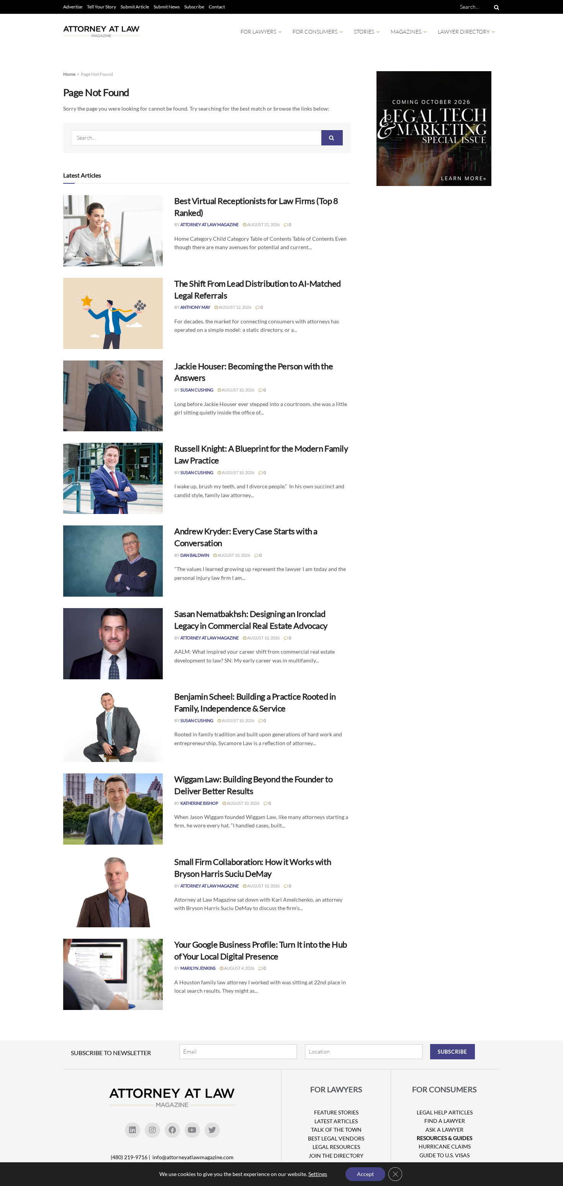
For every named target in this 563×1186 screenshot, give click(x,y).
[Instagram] (152, 1130)
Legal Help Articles (445, 1112)
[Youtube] (192, 1130)
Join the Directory (336, 1155)
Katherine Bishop (199, 803)
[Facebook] (172, 1130)
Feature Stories (336, 1112)
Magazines (406, 31)
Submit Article (135, 7)
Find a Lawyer (444, 1120)
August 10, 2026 (237, 389)
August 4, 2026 (238, 968)
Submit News (167, 7)
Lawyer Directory (463, 31)
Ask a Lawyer (444, 1129)
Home (69, 74)
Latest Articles (336, 1121)
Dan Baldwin (194, 555)
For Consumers (315, 31)
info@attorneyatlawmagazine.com (193, 1157)
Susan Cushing (196, 389)
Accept (365, 1174)
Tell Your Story (101, 7)
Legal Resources (336, 1147)
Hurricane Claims (445, 1146)
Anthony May (195, 307)
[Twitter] (212, 1130)
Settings (317, 1174)
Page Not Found (97, 74)
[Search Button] (495, 7)
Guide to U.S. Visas (444, 1155)
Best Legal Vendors (336, 1138)
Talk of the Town (336, 1129)
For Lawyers (258, 31)
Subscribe (194, 7)
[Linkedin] (132, 1130)
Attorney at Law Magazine (209, 224)
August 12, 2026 (234, 307)
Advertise (72, 7)
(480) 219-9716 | (131, 1157)
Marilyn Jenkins (198, 968)
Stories (364, 31)
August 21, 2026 (263, 224)
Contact (217, 7)
